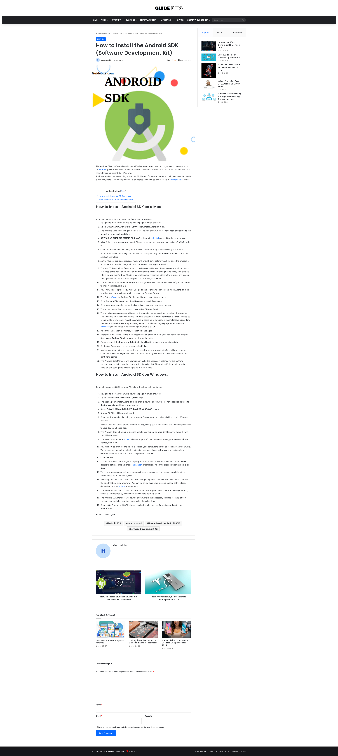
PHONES (107, 33)
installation (137, 465)
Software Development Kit (144, 529)
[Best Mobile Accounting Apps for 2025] (110, 629)
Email (99, 716)
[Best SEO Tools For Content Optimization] (208, 57)
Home (100, 33)
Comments (237, 32)
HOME (95, 20)
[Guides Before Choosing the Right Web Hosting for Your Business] (208, 96)
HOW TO (180, 20)
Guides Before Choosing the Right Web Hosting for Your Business (229, 96)
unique (122, 486)
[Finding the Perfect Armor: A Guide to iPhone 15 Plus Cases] (143, 629)
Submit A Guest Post (197, 20)
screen (127, 439)
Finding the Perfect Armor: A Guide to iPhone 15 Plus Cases (143, 641)
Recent (220, 32)
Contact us (212, 751)
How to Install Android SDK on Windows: (116, 199)
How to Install (135, 523)
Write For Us (224, 751)
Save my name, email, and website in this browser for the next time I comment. (131, 727)
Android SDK (114, 523)
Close (123, 191)
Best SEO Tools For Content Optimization (229, 56)
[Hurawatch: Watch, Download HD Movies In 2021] (208, 46)
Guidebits (133, 751)
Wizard (114, 297)
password (105, 326)
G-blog (243, 751)
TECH (103, 20)
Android (102, 169)
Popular (205, 32)
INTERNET (116, 20)
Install (156, 238)
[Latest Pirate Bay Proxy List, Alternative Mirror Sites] (208, 84)
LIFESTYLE (166, 20)
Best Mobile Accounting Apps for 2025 (110, 641)
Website (148, 716)
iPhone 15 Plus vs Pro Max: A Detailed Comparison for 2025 (175, 643)
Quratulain (105, 60)
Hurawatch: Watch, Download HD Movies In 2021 (229, 45)
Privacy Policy (200, 751)
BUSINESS (130, 20)
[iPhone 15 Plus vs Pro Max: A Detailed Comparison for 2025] (176, 629)
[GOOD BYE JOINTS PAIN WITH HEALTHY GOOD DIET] (208, 70)
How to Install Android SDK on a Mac (114, 196)
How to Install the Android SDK (164, 523)
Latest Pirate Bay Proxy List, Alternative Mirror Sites (229, 84)
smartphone (175, 179)
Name (99, 705)
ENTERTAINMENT (148, 20)
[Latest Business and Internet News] (169, 8)
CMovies (234, 751)
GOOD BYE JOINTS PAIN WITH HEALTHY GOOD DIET (229, 67)
